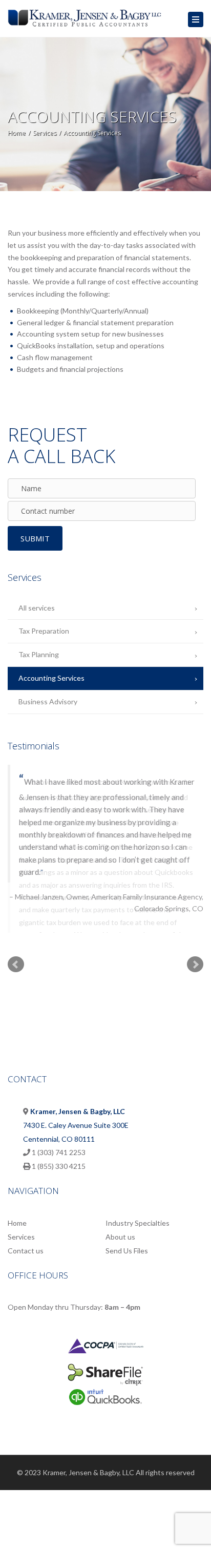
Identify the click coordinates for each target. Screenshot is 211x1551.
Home (17, 133)
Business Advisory (47, 701)
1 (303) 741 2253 (59, 1134)
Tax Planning (38, 654)
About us (120, 1218)
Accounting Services (51, 678)
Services (44, 133)
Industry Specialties (138, 1205)
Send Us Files (127, 1232)
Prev (16, 946)
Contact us (26, 1232)
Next (195, 946)
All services (36, 607)
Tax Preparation (43, 630)
